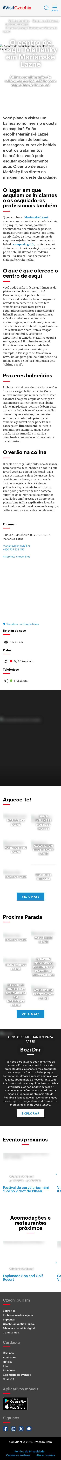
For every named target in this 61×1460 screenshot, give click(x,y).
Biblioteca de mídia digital (19, 1328)
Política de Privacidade (29, 1451)
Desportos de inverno (45, 20)
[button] (46, 8)
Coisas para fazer (19, 20)
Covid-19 (8, 1379)
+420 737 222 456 (13, 549)
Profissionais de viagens (18, 1314)
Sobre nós (9, 1310)
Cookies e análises (18, 1455)
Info (5, 1365)
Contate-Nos (11, 1332)
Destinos (8, 1352)
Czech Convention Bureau (19, 1323)
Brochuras (9, 1370)
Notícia (7, 1361)
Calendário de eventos (17, 1374)
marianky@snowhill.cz (16, 545)
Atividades (9, 1357)
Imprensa (9, 1319)
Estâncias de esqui (17, 24)
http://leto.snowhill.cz (16, 556)
